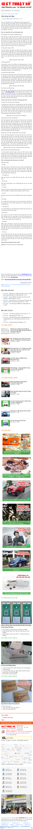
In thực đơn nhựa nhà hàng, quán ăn (11, 707)
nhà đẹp (6, 284)
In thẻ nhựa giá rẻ (9, 598)
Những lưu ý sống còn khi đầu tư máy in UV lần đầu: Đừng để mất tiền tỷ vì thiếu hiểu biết (20, 330)
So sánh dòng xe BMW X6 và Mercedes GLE (20, 303)
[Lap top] (16, 827)
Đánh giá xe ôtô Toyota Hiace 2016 (20, 410)
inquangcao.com (5, 823)
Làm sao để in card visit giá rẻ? (9, 673)
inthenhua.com (26, 823)
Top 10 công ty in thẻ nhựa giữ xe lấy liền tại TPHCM (16, 452)
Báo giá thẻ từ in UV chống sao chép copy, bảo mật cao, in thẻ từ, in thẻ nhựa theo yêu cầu (20, 350)
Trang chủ (3, 13)
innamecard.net (4, 826)
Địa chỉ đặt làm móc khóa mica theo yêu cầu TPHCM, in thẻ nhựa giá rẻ (20, 339)
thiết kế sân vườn (26, 284)
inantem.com (28, 824)
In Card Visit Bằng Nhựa (8, 665)
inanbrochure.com (15, 826)
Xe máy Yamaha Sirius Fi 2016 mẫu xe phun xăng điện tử (20, 401)
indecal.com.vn (19, 824)
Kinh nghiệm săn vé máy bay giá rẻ (17, 546)
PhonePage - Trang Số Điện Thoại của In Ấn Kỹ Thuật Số (20, 368)
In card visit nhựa (9, 638)
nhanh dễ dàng (24, 819)
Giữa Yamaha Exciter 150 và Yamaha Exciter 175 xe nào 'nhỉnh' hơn (16, 522)
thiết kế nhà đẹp (17, 284)
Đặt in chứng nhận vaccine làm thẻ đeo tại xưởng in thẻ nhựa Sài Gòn (16, 626)
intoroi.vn (12, 824)
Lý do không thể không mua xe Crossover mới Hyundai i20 (16, 569)
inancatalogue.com (26, 826)
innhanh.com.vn (16, 823)
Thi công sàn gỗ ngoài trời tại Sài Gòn (18, 313)
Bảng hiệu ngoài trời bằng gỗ (16, 322)
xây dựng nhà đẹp (5, 286)
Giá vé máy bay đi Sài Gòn (18, 420)
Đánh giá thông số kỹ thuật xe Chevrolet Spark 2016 (18, 382)
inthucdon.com (4, 824)
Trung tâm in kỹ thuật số (7, 817)
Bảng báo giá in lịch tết (14, 315)
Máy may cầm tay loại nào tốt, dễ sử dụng (16, 593)
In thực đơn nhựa (9, 676)
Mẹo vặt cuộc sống (13, 13)
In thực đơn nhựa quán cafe (9, 709)
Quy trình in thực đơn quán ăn (10, 703)
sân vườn (10, 284)
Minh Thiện (10, 18)
